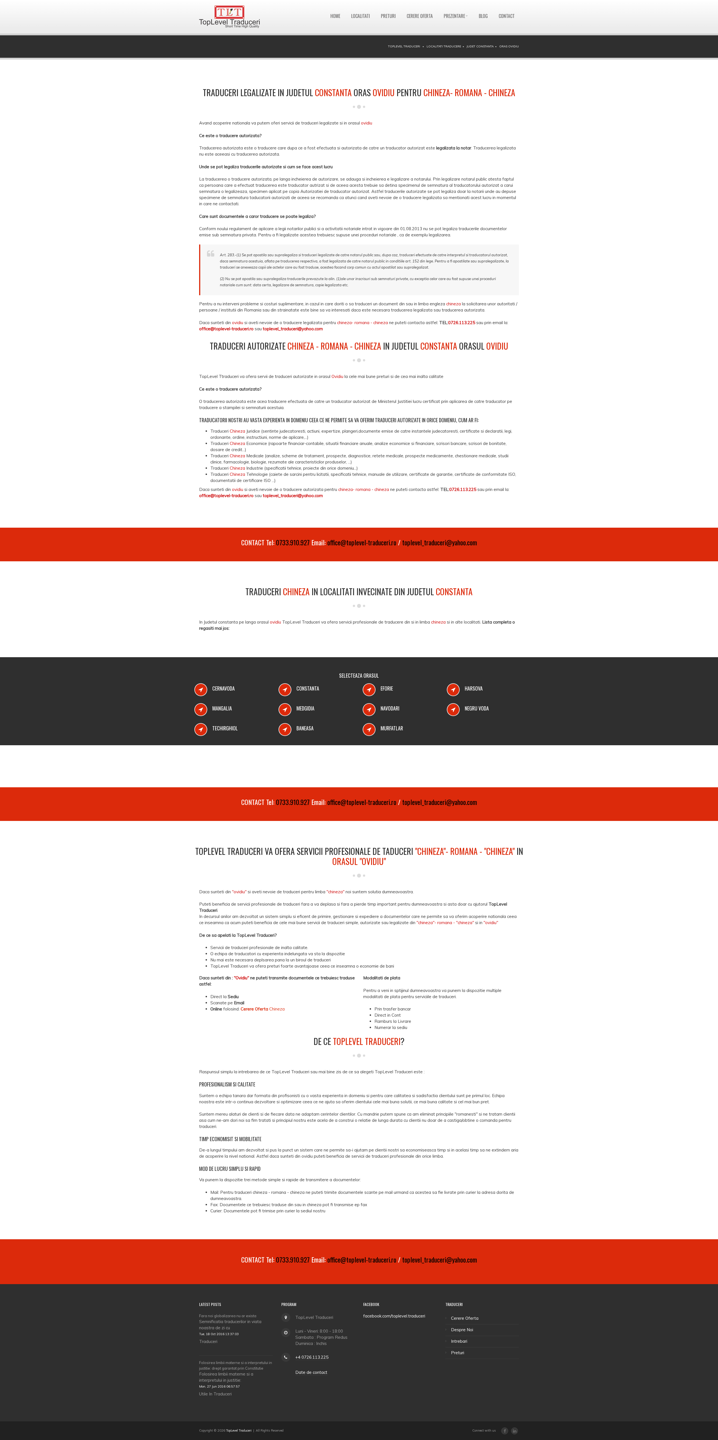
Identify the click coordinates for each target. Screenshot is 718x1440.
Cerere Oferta (420, 16)
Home (335, 16)
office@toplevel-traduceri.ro (361, 542)
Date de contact (311, 1372)
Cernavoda (223, 688)
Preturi (388, 16)
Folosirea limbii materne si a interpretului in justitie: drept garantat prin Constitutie (235, 1365)
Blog (483, 16)
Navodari (390, 708)
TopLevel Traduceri (239, 1430)
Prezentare (454, 16)
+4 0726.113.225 (311, 1357)
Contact (507, 16)
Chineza (263, 1009)
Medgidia (305, 708)
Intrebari (459, 1341)
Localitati (360, 16)
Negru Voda (477, 708)
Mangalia (222, 708)
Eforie (387, 688)
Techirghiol (225, 728)
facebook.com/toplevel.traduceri (394, 1316)
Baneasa (305, 728)
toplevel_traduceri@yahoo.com (439, 542)
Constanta (307, 688)
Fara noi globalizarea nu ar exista (227, 1316)
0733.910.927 (293, 542)
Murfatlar (392, 728)
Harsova (474, 688)
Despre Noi (462, 1329)
